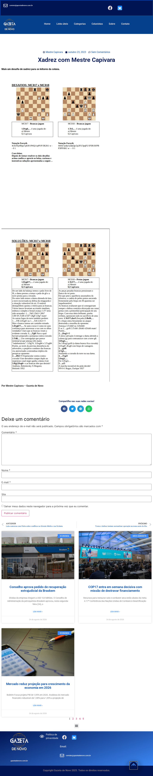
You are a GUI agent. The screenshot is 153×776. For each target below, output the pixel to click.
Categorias (80, 23)
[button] (64, 408)
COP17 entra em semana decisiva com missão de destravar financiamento (115, 588)
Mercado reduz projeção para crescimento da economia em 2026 (38, 685)
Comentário (9, 432)
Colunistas (97, 23)
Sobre (112, 23)
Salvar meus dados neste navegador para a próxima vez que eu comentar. (46, 506)
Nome (5, 470)
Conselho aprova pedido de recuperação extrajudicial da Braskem (38, 588)
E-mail (6, 482)
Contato (125, 23)
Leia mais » (38, 612)
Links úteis (62, 23)
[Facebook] (110, 7)
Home (47, 23)
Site (3, 494)
